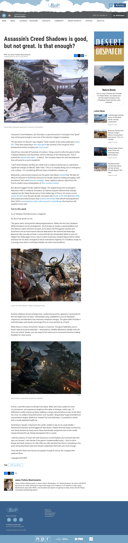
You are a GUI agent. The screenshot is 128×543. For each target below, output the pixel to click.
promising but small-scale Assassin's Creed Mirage (41, 201)
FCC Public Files (49, 514)
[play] (4, 15)
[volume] (9, 15)
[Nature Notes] (109, 75)
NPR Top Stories (15, 465)
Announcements (50, 513)
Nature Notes (109, 89)
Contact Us (48, 511)
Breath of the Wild (60, 196)
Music (13, 21)
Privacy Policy (49, 516)
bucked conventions (47, 199)
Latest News (99, 111)
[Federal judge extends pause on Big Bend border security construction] (100, 118)
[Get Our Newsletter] (109, 46)
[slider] (12, 16)
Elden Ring (75, 196)
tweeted (62, 175)
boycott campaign (36, 180)
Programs (33, 21)
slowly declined (17, 196)
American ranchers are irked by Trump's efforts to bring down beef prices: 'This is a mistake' (116, 135)
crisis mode (43, 147)
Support (89, 21)
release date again (27, 157)
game (40, 145)
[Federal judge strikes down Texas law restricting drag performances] (100, 151)
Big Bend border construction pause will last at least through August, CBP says (115, 168)
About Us (100, 21)
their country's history (50, 183)
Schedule (23, 21)
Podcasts (46, 21)
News (4, 21)
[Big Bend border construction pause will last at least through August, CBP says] (100, 167)
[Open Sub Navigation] (8, 21)
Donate (121, 5)
